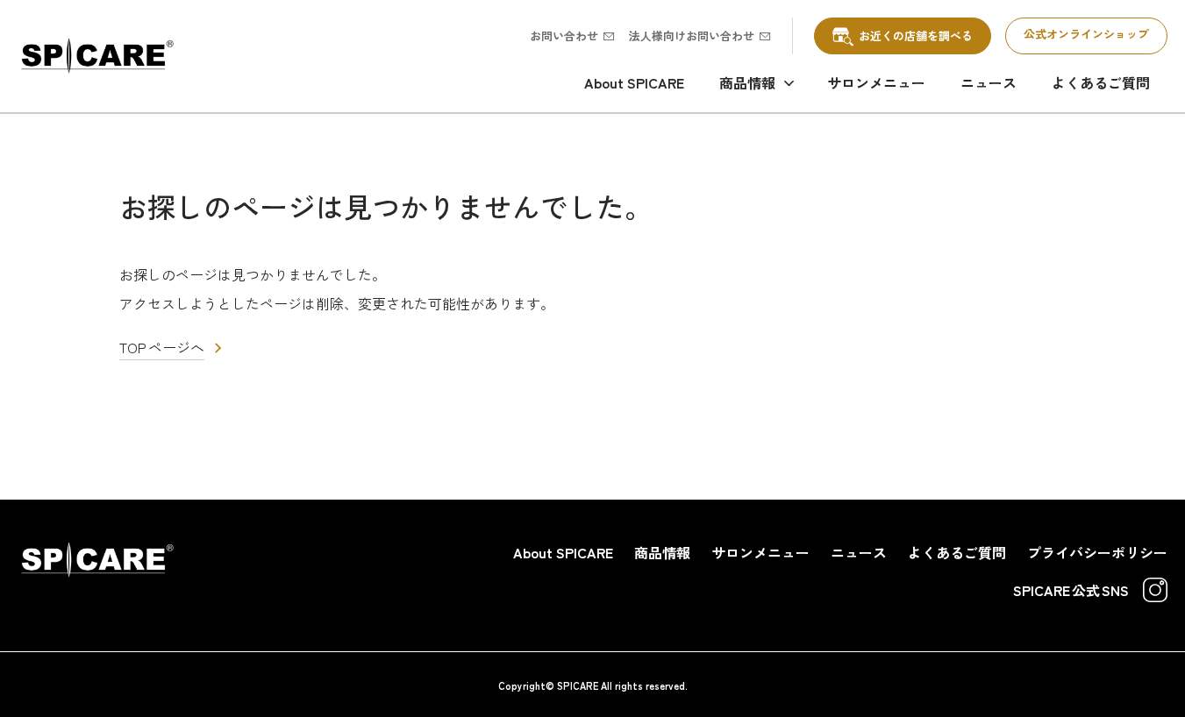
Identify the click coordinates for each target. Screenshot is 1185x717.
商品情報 (747, 82)
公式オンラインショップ (1086, 33)
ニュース (988, 82)
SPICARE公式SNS (1071, 589)
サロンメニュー (876, 82)
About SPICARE (634, 82)
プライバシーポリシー (1097, 552)
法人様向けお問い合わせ (691, 35)
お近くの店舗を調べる (916, 35)
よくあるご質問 (1101, 82)
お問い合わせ (564, 35)
